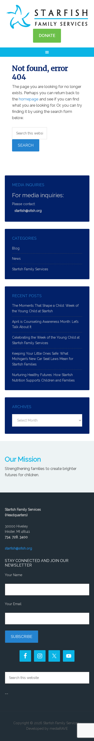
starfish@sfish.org (28, 211)
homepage (28, 99)
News (16, 259)
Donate (47, 35)
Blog (16, 248)
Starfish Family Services (47, 17)
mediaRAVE (59, 728)
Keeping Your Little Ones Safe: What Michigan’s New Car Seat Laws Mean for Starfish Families (42, 359)
